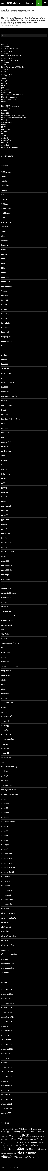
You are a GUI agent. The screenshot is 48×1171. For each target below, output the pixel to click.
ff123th (4, 304)
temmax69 (5, 675)
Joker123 (5, 369)
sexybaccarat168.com (10, 616)
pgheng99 (5, 488)
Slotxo (3, 648)
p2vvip (4, 460)
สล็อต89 (4, 826)
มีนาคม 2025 (6, 1067)
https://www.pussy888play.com (13, 117)
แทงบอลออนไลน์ (7, 964)
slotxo (3, 72)
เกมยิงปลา (5, 909)
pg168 (3, 478)
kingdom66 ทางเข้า (9, 396)
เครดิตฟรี (5, 922)
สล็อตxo (4, 840)
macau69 (5, 433)
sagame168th (6, 588)
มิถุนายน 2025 (7, 1053)
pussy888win (6, 570)
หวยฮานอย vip (7, 899)
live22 (3, 133)
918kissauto (6, 208)
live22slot (5, 414)
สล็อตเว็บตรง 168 (8, 867)
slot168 (4, 639)
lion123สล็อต (6, 405)
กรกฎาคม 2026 (7, 994)
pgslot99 (4, 510)
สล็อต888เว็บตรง (8, 822)
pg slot (4, 85)
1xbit (3, 195)
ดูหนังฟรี (4, 138)
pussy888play (6, 565)
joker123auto (6, 373)
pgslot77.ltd (6, 506)
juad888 (4, 387)
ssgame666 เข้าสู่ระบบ (10, 666)
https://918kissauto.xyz (10, 106)
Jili (2, 350)
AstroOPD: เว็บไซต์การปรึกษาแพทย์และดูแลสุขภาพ (18, 3)
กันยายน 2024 (6, 1095)
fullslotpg (5, 131)
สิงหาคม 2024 (6, 1099)
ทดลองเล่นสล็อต (7, 716)
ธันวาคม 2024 (7, 1081)
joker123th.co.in (7, 382)
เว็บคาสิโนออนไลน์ (8, 936)
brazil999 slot (6, 282)
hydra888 (5, 346)
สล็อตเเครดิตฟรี (7, 872)
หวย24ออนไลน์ (7, 890)
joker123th (5, 378)
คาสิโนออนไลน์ (7, 703)
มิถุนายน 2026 (7, 998)
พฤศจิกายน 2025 (7, 1031)
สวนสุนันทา (6, 881)
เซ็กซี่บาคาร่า (6, 927)
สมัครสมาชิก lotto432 (10, 794)
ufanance (5, 693)
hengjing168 (6, 336)
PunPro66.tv (6, 542)
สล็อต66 (4, 53)
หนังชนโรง (5, 108)
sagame (4, 110)
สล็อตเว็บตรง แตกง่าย (9, 49)
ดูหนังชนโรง (6, 140)
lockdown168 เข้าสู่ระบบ (11, 419)
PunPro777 (5, 547)
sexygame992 (6, 625)
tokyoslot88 (6, 92)
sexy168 (4, 607)
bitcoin (4, 263)
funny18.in (5, 323)
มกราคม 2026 (6, 1021)
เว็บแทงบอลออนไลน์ (9, 954)
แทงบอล (4, 959)
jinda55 (4, 359)
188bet (10, 1129)
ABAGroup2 (6, 222)
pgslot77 (4, 501)
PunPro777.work (8, 552)
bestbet (4, 250)
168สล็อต (5, 185)
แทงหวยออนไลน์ (7, 968)
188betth (5, 190)
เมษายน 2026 (6, 1008)
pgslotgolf (5, 524)
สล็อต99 (4, 831)
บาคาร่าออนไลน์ (7, 739)
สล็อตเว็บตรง (6, 51)
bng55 (3, 272)
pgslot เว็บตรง (6, 129)
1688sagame (6, 172)
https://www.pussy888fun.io (12, 67)
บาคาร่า (4, 69)
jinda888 (4, 364)
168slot (4, 181)
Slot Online (5, 634)
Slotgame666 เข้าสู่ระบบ (10, 643)
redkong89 (5, 574)
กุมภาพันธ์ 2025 (7, 1072)
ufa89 (3, 680)
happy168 (5, 332)
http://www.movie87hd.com (12, 115)
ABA (3, 218)
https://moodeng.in (8, 99)
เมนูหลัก (45, 3)
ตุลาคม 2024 (6, 1090)
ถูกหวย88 (5, 712)
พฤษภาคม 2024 (7, 1108)
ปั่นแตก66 (5, 748)
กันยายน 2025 (6, 1040)
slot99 (3, 65)
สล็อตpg (4, 835)
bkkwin (4, 268)
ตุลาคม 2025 (6, 1035)
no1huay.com (6, 451)
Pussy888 (5, 556)
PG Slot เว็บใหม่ (7, 474)
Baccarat (4, 245)
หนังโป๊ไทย (5, 76)
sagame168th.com (8, 593)
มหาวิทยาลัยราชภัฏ (9, 767)
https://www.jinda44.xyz (11, 56)
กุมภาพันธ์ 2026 (7, 1017)
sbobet (4, 602)
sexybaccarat (6, 122)
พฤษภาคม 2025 (7, 1058)
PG (2, 465)
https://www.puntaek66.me (12, 147)
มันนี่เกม (4, 771)
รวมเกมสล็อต (6, 785)
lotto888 (4, 428)
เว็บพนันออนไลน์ (7, 945)
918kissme (5, 213)
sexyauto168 (6, 611)
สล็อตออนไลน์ (6, 854)
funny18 (4, 81)
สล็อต (3, 799)
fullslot (4, 309)
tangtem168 (6, 671)
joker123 (4, 44)
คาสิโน (4, 698)
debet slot (5, 295)
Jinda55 (28, 1132)
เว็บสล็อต (5, 950)
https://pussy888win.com (11, 120)
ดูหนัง (3, 136)
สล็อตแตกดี (5, 877)
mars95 (4, 437)
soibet (3, 657)
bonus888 (5, 277)
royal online (6, 579)
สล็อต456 (5, 145)
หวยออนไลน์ (6, 895)
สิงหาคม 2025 (6, 1044)
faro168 (4, 142)
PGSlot (4, 497)
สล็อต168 (5, 46)
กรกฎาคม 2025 (7, 1049)
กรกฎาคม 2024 (7, 1104)
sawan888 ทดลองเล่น (9, 597)
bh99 (3, 259)
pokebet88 (5, 533)
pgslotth (4, 529)
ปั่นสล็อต (4, 744)
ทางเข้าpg (5, 726)
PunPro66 (5, 538)
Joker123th (4, 1136)
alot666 (4, 236)
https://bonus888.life (9, 60)
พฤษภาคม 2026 (7, 1003)
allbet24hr (5, 227)
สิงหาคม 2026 (6, 989)
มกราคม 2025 (6, 1076)
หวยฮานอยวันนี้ (7, 904)
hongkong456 (6, 341)
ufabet (3, 684)
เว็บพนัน (4, 941)
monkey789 (6, 442)
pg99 (3, 483)
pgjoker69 (5, 492)
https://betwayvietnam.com (12, 94)
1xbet (3, 78)
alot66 (3, 231)
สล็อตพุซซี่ (5, 845)
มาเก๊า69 (4, 776)
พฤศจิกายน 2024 (7, 1085)
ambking (4, 240)
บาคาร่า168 (6, 735)
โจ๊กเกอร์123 (6, 973)
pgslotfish (5, 520)
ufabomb (4, 689)
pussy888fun (6, 561)
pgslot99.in (5, 515)
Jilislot (4, 355)
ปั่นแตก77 (5, 753)
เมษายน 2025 (6, 1063)
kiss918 (4, 83)
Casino (4, 291)
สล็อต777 (5, 90)
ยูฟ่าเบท (4, 780)
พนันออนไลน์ (6, 758)
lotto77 (4, 423)
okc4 (3, 455)
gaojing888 (5, 327)
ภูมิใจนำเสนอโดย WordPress (11, 1168)
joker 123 (5, 113)
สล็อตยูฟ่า (5, 849)
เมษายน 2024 (6, 1113)
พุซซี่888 (4, 762)
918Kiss (4, 204)
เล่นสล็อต (5, 931)
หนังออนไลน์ (6, 886)
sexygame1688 (7, 620)
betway (4, 254)
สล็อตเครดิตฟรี (7, 858)
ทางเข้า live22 (7, 721)
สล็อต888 (5, 62)
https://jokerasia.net (9, 97)
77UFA (4, 199)
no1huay (4, 446)
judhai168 (5, 391)
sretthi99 (5, 661)
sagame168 (31, 1139)
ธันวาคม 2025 (7, 1026)
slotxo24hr (5, 652)
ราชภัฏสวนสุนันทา (8, 790)
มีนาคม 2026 (6, 1012)
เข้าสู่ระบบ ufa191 (8, 913)
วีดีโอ (3, 25)
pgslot (3, 101)
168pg (3, 176)
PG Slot (4, 469)
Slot (2, 629)
